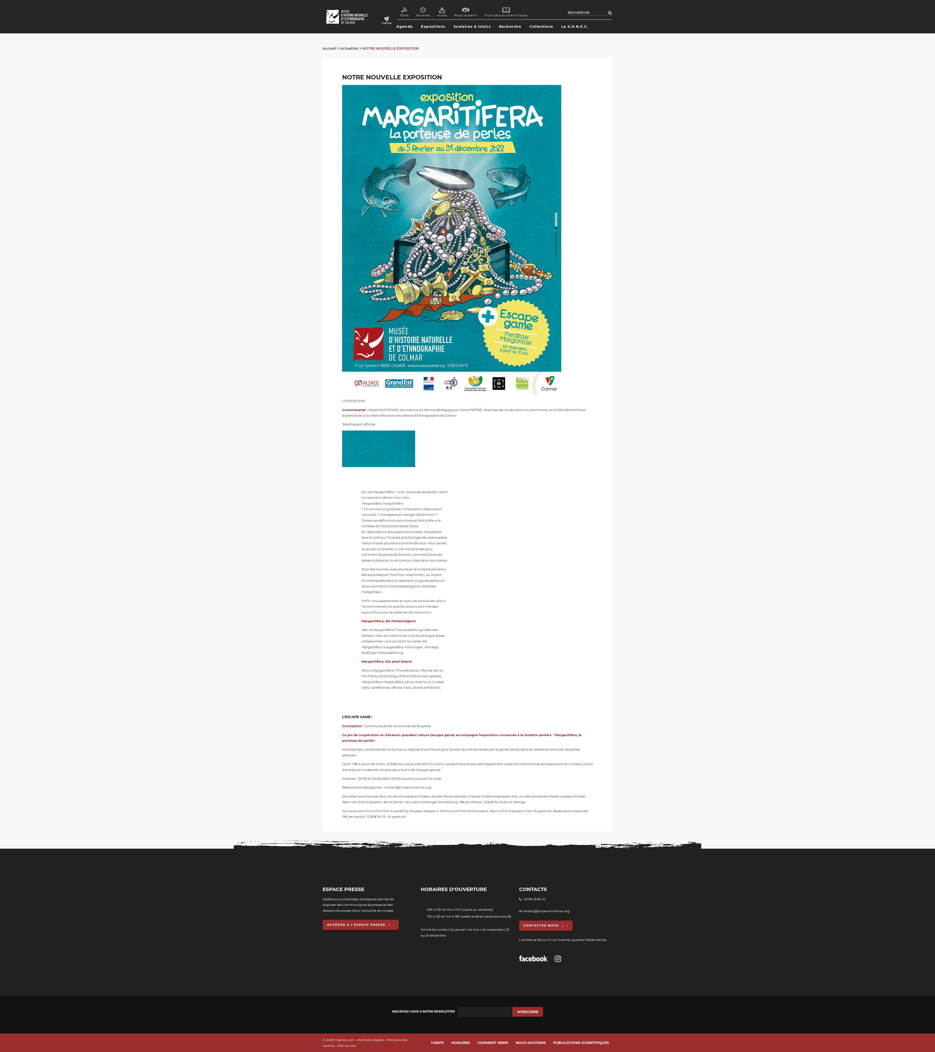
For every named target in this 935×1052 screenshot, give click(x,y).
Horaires (423, 15)
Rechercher (610, 13)
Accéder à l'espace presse (356, 925)
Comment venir (492, 1043)
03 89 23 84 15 (533, 899)
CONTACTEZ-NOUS (541, 925)
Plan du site (346, 1046)
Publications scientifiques (506, 15)
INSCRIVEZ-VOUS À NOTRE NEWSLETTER (423, 1011)
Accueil (329, 48)
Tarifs (404, 15)
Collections (541, 26)
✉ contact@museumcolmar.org (544, 911)
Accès (442, 15)
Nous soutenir (465, 15)
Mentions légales (370, 1040)
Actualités (349, 48)
